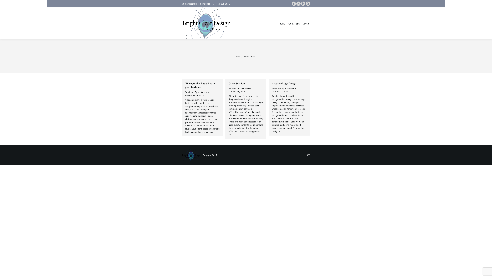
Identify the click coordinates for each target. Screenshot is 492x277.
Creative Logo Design (284, 83)
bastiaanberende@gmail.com (197, 3)
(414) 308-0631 (223, 3)
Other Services (237, 83)
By (201, 92)
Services (189, 92)
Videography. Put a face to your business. (200, 85)
